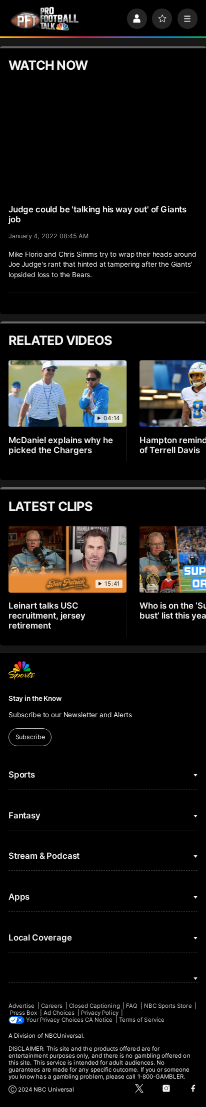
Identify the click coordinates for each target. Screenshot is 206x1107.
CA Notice (99, 1019)
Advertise (21, 1005)
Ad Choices (59, 1012)
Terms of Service (141, 1019)
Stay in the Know (35, 698)
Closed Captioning (94, 1005)
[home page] (44, 19)
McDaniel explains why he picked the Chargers (60, 445)
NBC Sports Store (168, 1005)
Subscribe (30, 737)
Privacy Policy (99, 1012)
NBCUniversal (64, 1035)
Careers (51, 1005)
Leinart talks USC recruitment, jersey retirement (47, 616)
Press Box (24, 1012)
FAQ (132, 1005)
